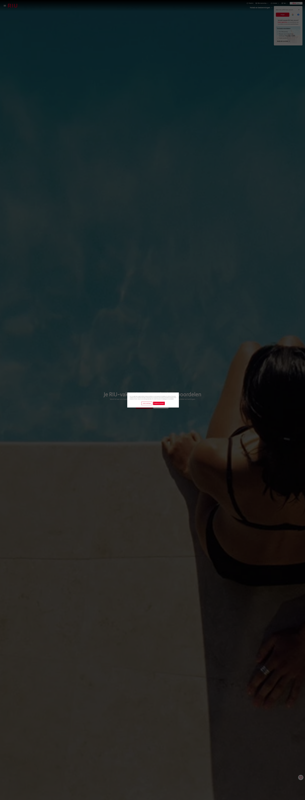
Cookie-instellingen (147, 403)
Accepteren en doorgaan (159, 403)
